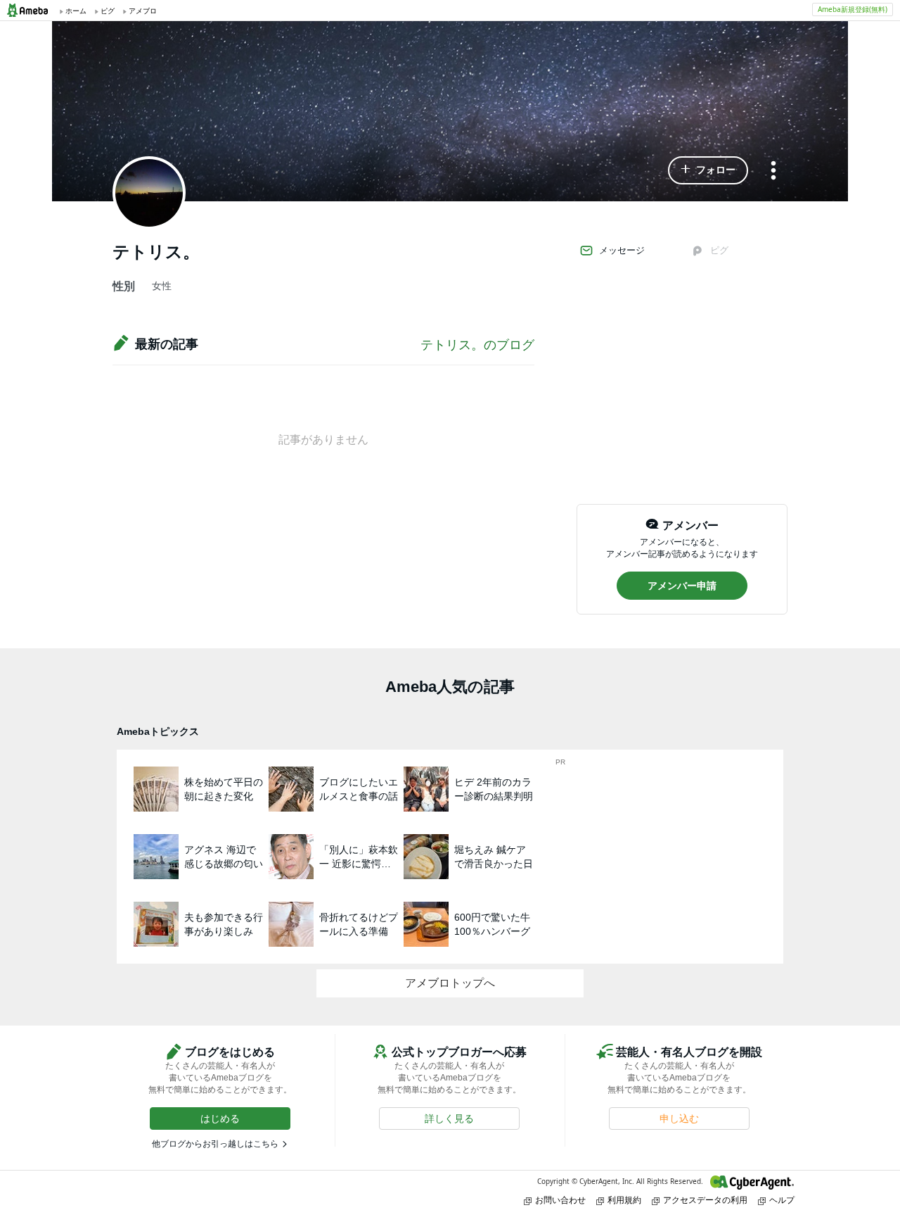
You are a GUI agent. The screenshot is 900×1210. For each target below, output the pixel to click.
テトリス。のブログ (477, 345)
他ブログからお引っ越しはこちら (215, 1144)
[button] (708, 170)
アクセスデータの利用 (705, 1200)
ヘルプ (782, 1200)
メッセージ (622, 250)
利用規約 (624, 1200)
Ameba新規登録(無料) (852, 9)
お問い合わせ (560, 1200)
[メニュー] (773, 171)
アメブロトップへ (450, 983)
